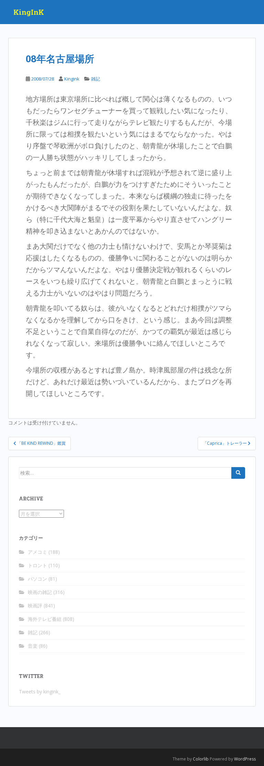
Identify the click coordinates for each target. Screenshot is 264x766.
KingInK (28, 12)
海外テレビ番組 (45, 619)
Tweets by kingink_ (39, 691)
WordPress (245, 759)
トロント (37, 565)
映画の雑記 (40, 592)
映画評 (35, 605)
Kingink (71, 79)
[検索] (238, 473)
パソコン (37, 578)
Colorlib (201, 759)
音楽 (32, 646)
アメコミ (37, 552)
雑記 (95, 79)
